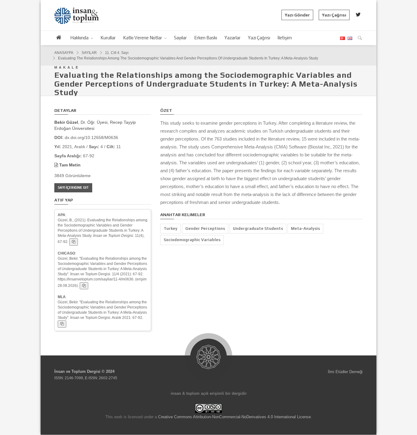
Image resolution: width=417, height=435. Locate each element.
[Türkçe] (342, 38)
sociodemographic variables (192, 239)
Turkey (170, 228)
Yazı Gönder (297, 14)
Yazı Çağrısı (334, 14)
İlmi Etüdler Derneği (345, 371)
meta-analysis (305, 228)
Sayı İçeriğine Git (73, 187)
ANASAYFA (63, 53)
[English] (349, 38)
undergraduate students (258, 228)
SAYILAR (89, 53)
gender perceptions (205, 228)
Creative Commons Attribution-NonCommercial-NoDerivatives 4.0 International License (234, 417)
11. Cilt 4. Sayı (117, 53)
